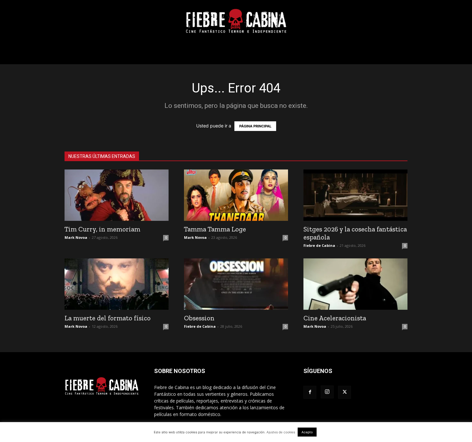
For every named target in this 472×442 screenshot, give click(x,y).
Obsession (199, 318)
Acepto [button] (307, 432)
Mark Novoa (76, 237)
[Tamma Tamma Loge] (236, 195)
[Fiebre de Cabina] (236, 21)
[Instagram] (327, 392)
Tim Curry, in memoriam (102, 229)
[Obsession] (236, 284)
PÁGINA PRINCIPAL (255, 126)
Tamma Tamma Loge (215, 229)
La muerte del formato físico (108, 318)
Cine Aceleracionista (334, 318)
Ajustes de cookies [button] (281, 432)
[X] (344, 392)
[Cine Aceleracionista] (355, 284)
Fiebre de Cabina (319, 245)
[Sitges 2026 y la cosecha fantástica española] (355, 195)
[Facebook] (309, 392)
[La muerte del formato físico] (117, 284)
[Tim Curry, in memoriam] (117, 195)
